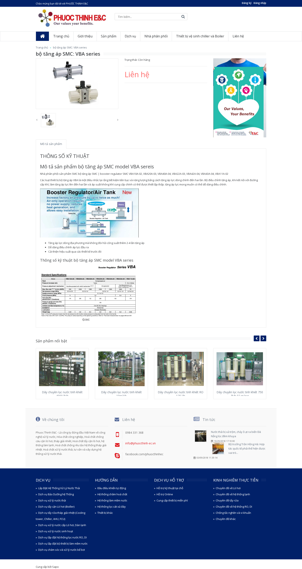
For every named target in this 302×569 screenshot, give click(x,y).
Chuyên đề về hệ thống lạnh (233, 494)
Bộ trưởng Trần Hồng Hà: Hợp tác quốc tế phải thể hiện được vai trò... (246, 448)
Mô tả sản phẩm (51, 144)
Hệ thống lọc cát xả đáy (111, 506)
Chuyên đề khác (226, 519)
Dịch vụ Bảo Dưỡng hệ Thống (56, 494)
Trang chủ (42, 47)
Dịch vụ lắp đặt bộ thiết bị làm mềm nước (63, 543)
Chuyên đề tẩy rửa (227, 500)
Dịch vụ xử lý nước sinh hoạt (55, 531)
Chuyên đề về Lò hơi (228, 488)
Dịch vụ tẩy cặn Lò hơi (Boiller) (56, 506)
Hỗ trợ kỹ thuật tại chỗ (170, 488)
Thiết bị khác (105, 513)
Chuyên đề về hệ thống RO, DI (234, 506)
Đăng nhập (260, 3)
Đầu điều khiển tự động (111, 488)
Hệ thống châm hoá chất (112, 494)
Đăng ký (246, 3)
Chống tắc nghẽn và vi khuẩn (233, 513)
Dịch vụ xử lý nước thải (52, 500)
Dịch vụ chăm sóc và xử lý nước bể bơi (61, 550)
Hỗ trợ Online (165, 494)
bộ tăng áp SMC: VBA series (70, 47)
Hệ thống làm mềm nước (112, 500)
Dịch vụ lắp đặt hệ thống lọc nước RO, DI (62, 537)
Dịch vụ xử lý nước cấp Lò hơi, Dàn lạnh (62, 525)
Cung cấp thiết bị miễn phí (172, 500)
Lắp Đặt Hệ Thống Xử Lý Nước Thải (59, 488)
